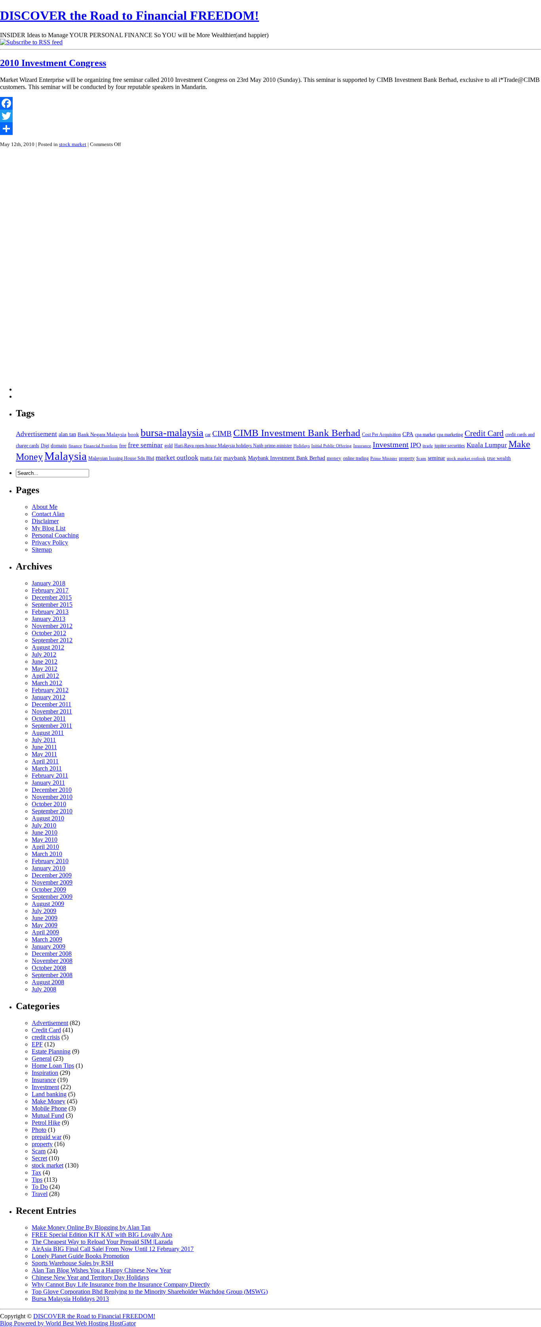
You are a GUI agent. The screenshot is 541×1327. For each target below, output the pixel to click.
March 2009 (47, 939)
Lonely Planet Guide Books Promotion (80, 1256)
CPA (407, 434)
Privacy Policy (50, 542)
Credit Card (484, 433)
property (407, 458)
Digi (45, 445)
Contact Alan (48, 514)
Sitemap (42, 549)
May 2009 (44, 925)
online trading (356, 458)
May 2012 (44, 668)
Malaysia (65, 456)
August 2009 (48, 903)
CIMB (222, 433)
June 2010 (44, 832)
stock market (72, 144)
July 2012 (44, 654)
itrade (428, 446)
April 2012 (45, 675)
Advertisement (36, 434)
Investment (391, 444)
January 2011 (48, 782)
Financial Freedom (101, 446)
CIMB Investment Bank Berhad (296, 432)
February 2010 (50, 861)
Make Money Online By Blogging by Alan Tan (91, 1227)
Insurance (362, 446)
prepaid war (46, 1136)
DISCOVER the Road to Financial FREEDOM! (129, 15)
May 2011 (44, 754)
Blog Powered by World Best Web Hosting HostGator (68, 1323)
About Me (44, 506)
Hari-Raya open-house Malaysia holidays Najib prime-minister (233, 445)
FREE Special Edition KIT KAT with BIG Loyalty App (102, 1234)
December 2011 (51, 704)
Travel (40, 1193)
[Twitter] (270, 116)
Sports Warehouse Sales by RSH (73, 1263)
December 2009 (52, 875)
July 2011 (44, 740)
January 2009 (48, 946)
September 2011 (52, 725)
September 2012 (52, 640)
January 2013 (48, 618)
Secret (39, 1158)
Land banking (49, 1094)
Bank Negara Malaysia (102, 434)
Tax (36, 1172)
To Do (40, 1186)
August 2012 (48, 647)
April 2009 (45, 932)
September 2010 (52, 811)
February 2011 (50, 775)
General (41, 1058)
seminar (436, 458)
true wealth (499, 458)
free (122, 445)
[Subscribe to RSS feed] (31, 42)
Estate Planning (51, 1051)
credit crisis (46, 1037)
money (334, 458)
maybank (234, 457)
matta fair (211, 458)
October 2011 (49, 718)
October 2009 (49, 889)
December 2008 (52, 953)
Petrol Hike (46, 1122)
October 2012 (49, 633)
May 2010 (44, 839)
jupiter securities (449, 445)
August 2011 (48, 732)
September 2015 (52, 604)
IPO (415, 445)
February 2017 (50, 590)
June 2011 (44, 747)
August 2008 (48, 982)
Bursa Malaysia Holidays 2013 (70, 1298)
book (133, 434)
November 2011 (52, 711)
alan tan (67, 434)
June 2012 (44, 661)
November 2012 (52, 626)
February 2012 (50, 690)
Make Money (48, 1101)
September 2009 (52, 896)
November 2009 (52, 882)
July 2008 (44, 989)
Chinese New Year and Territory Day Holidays (90, 1277)
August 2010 (48, 818)
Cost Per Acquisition (381, 434)
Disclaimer (45, 521)
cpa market (425, 434)
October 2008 (49, 967)
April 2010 (45, 846)
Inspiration (45, 1072)
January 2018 (48, 583)
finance (75, 446)
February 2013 (50, 611)
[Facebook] (270, 103)
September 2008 (52, 975)
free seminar (145, 445)
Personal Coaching (55, 535)
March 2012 (47, 683)
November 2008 (52, 960)
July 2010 (44, 825)
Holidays (301, 446)
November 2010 (52, 797)
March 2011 (47, 768)
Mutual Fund (48, 1115)
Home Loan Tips (53, 1065)
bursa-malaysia (172, 433)
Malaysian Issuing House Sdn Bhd (121, 458)
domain (59, 445)
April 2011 (45, 761)
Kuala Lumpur (487, 445)
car (208, 434)
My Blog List (48, 528)
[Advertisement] (47, 272)
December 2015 (52, 597)
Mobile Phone (49, 1108)
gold (168, 445)
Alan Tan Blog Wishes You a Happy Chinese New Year (101, 1270)
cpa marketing (450, 434)
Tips (37, 1179)
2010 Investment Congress (53, 63)
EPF (37, 1044)
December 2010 (52, 789)
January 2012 (48, 697)
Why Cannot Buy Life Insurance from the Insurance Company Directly (121, 1284)
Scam (421, 458)
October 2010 (49, 804)
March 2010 (47, 853)
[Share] (270, 128)
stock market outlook (466, 458)
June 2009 (44, 918)
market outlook (177, 457)
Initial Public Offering (331, 446)
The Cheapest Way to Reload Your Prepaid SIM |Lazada (102, 1241)
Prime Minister (383, 458)
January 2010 (48, 868)
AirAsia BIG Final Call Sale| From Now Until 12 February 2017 (113, 1248)
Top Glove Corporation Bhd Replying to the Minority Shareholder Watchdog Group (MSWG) (150, 1291)
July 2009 (44, 910)
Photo (39, 1129)
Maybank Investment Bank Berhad (286, 458)
